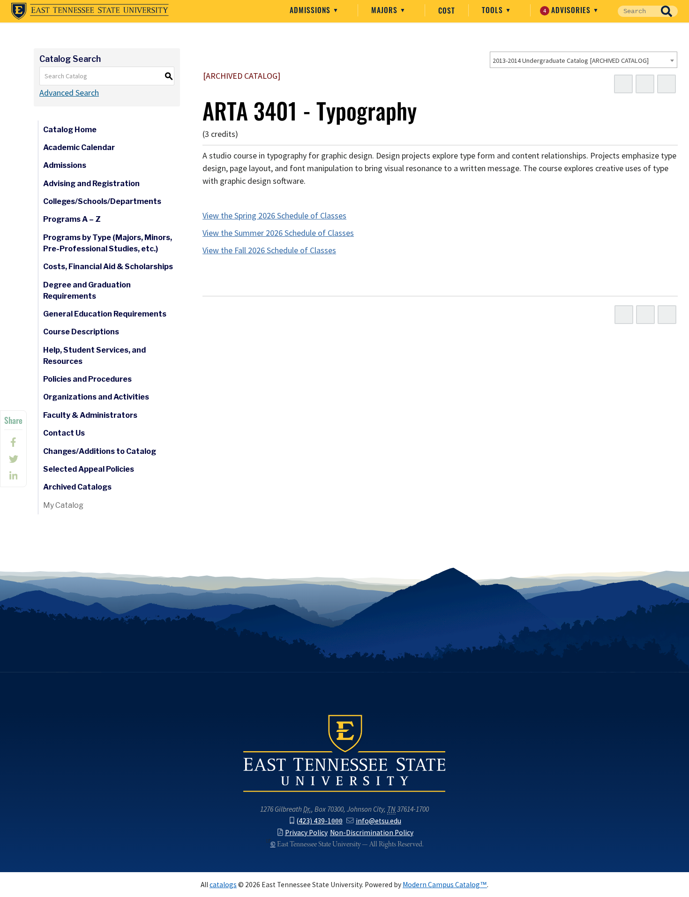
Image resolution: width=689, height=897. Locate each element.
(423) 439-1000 (319, 821)
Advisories (568, 10)
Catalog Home (70, 129)
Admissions (311, 10)
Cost (446, 10)
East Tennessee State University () (90, 11)
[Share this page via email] (13, 476)
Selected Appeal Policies (88, 469)
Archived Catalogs (77, 486)
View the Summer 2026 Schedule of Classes (278, 233)
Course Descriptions (81, 331)
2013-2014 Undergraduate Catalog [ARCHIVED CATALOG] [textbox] (571, 60)
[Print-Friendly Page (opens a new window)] (645, 84)
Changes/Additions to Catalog (99, 451)
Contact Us (64, 433)
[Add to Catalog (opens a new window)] (623, 84)
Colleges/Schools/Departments (102, 201)
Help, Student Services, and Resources (94, 356)
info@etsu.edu (378, 821)
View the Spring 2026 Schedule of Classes (274, 215)
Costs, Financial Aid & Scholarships (108, 266)
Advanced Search (69, 92)
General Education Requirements (104, 313)
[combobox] (583, 60)
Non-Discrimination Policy (371, 832)
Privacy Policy (306, 832)
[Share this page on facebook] (13, 442)
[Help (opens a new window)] (666, 84)
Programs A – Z (72, 219)
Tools (493, 10)
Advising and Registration (91, 183)
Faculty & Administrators (90, 415)
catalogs (223, 884)
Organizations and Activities (96, 396)
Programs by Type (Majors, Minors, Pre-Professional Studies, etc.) (107, 243)
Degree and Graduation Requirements (87, 290)
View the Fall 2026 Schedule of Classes (269, 250)
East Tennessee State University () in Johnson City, (344, 752)
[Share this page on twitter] (13, 459)
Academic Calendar (79, 147)
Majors (385, 10)
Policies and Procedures (87, 379)
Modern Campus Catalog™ (445, 884)
